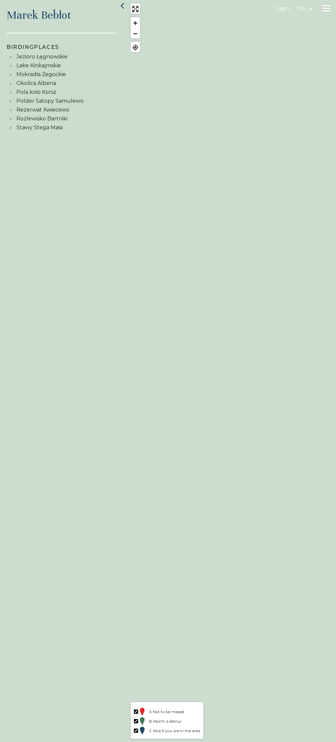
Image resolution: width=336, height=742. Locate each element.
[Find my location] (135, 47)
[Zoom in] (135, 23)
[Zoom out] (135, 33)
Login (282, 8)
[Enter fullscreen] (135, 9)
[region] (231, 371)
